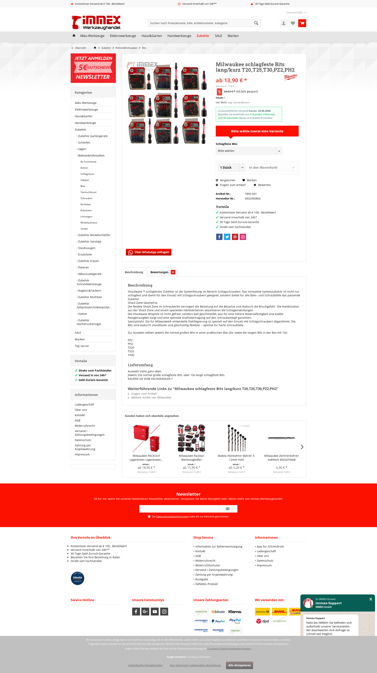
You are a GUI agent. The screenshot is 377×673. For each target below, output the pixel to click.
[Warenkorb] (302, 23)
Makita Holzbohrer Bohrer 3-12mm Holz (236, 457)
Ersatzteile (84, 254)
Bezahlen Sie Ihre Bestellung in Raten (95, 557)
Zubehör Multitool (89, 297)
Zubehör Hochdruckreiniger (89, 322)
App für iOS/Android (270, 546)
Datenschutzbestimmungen (172, 516)
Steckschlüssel (88, 192)
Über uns (81, 410)
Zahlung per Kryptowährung (85, 447)
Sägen (81, 149)
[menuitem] (294, 12)
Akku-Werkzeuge (86, 103)
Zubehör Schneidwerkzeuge (89, 282)
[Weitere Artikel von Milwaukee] (291, 77)
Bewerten (264, 185)
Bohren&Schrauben (90, 155)
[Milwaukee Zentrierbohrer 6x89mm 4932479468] (281, 438)
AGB (77, 420)
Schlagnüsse (87, 174)
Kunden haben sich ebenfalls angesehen (152, 416)
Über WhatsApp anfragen (151, 252)
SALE (78, 332)
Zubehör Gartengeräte (92, 136)
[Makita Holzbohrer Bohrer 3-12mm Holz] (236, 438)
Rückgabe (201, 579)
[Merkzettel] (293, 23)
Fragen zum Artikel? (232, 185)
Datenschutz (83, 440)
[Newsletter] (93, 68)
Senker (84, 228)
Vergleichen (227, 180)
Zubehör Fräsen (88, 261)
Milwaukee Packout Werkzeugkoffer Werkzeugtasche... (191, 458)
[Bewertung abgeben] (249, 74)
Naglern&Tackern (89, 290)
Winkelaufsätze (88, 222)
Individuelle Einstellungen (145, 665)
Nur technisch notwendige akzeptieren (195, 665)
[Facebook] (219, 237)
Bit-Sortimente (88, 161)
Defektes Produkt (206, 584)
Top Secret (82, 346)
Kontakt (80, 415)
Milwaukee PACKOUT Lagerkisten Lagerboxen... (146, 457)
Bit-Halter (85, 204)
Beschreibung (134, 272)
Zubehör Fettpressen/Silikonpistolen (94, 305)
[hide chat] (371, 599)
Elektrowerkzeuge (86, 109)
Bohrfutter (86, 210)
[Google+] (145, 611)
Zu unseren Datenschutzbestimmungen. (229, 648)
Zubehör (80, 129)
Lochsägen (86, 216)
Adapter (84, 180)
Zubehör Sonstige (89, 241)
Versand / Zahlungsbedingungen (90, 433)
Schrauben (86, 198)
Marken (80, 339)
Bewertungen (162, 272)
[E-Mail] (235, 237)
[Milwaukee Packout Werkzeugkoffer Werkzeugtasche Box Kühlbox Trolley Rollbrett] (191, 438)
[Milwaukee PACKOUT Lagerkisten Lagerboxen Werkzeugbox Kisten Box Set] (146, 438)
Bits (82, 186)
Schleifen (83, 142)
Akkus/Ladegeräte (89, 274)
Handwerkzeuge (85, 123)
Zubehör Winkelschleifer (93, 235)
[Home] (74, 35)
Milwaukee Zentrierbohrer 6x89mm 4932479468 (281, 457)
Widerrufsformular (207, 565)
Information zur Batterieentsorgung (218, 546)
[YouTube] (155, 611)
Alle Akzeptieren (239, 665)
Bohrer (84, 167)
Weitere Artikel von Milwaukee (151, 397)
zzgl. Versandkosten (239, 102)
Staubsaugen (86, 248)
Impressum (82, 454)
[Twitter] (227, 237)
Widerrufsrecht (85, 426)
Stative (82, 314)
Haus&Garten (83, 116)
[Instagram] (243, 237)
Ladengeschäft (84, 404)
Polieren (83, 267)
